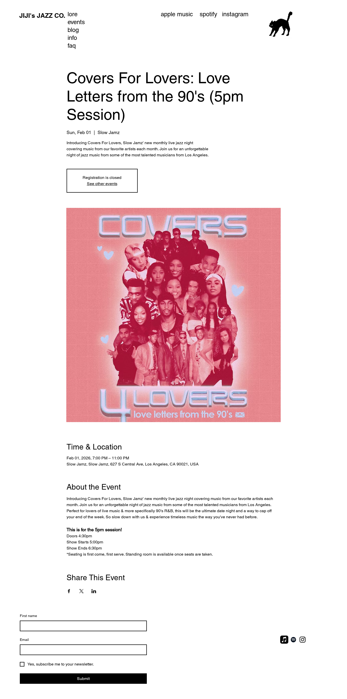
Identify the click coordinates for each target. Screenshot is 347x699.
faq (72, 45)
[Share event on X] (81, 591)
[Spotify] (293, 640)
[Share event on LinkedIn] (93, 591)
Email (24, 640)
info (72, 37)
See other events (102, 183)
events (76, 22)
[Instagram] (302, 640)
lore (72, 14)
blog (73, 29)
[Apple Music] (284, 640)
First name (28, 616)
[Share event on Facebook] (69, 591)
